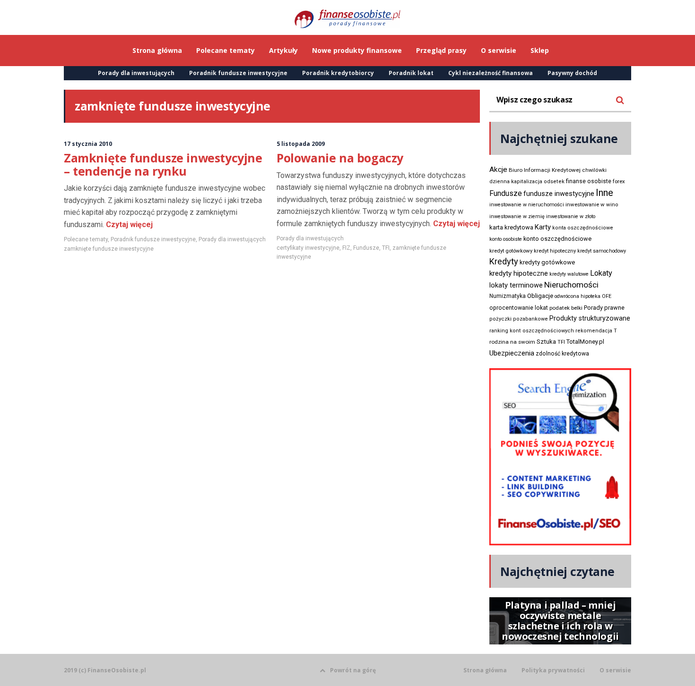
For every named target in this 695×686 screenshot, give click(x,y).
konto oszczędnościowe (557, 238)
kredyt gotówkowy (510, 250)
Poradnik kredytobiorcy (338, 73)
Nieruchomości (571, 284)
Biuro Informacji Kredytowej (545, 170)
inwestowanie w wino (591, 204)
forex (619, 181)
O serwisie (615, 670)
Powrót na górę (353, 670)
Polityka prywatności (553, 670)
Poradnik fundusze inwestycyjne (238, 73)
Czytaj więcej (128, 224)
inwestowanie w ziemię (517, 216)
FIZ (346, 248)
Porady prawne (604, 307)
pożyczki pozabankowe (518, 319)
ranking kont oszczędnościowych (531, 331)
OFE (606, 296)
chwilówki (594, 170)
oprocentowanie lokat (518, 308)
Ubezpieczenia (511, 353)
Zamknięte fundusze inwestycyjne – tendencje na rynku (163, 164)
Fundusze (366, 248)
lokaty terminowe (516, 285)
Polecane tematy (86, 239)
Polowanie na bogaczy (340, 158)
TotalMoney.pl (585, 341)
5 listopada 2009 (301, 144)
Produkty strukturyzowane (589, 318)
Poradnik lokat (411, 73)
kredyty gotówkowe (547, 262)
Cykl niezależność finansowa (490, 73)
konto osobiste (505, 239)
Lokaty (601, 273)
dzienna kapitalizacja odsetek (527, 181)
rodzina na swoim (512, 342)
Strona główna (485, 670)
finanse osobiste (588, 181)
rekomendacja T (596, 331)
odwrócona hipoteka (577, 296)
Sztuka (546, 341)
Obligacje (540, 295)
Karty (543, 227)
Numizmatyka (507, 296)
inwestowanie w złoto (570, 216)
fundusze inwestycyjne (558, 193)
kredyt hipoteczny (555, 251)
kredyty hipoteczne (518, 273)
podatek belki (565, 308)
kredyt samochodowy (601, 251)
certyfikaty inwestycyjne (308, 248)
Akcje (498, 169)
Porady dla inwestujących (136, 73)
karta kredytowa (511, 227)
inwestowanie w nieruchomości (526, 205)
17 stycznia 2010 (88, 144)
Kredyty (503, 261)
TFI (386, 248)
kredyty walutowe (569, 274)
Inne (604, 192)
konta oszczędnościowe (582, 228)
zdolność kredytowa (562, 353)
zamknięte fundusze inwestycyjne (109, 249)
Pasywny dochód (572, 73)
